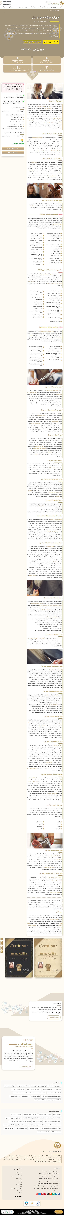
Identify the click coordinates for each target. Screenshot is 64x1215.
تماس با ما (19, 1183)
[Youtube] (42, 1194)
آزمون (26, 7)
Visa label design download (30, 1114)
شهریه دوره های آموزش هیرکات (55, 670)
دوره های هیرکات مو (35, 423)
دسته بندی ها (18, 1196)
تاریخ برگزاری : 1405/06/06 (32, 49)
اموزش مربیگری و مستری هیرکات (46, 331)
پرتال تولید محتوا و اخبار (16, 1188)
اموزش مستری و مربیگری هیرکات (54, 877)
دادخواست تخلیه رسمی (34, 1128)
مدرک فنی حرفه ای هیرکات (52, 531)
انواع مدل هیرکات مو (48, 122)
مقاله (61, 923)
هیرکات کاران (59, 859)
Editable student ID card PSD (53, 1118)
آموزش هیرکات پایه (57, 118)
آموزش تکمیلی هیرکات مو (54, 856)
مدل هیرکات (34, 162)
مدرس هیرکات (52, 468)
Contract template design (54, 1125)
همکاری (11, 7)
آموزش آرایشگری (50, 546)
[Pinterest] (45, 1194)
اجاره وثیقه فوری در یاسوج (22, 1125)
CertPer (50, 452)
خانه (58, 10)
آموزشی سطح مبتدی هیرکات (52, 390)
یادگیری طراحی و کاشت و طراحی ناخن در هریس (24, 1093)
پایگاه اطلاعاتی (19, 1179)
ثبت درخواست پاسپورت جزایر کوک (38, 1125)
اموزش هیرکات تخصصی (49, 867)
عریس (49, 106)
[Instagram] (48, 1194)
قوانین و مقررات (18, 1186)
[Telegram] (11, 1211)
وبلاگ (3, 7)
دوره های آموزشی (18, 1173)
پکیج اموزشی (53, 7)
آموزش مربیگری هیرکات (56, 881)
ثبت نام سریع (58, 1212)
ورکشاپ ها (43, 7)
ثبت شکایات (19, 1185)
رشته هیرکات (49, 762)
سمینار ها (33, 7)
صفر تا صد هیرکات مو (54, 704)
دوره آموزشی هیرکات (57, 745)
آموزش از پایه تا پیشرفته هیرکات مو (36, 638)
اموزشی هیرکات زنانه (55, 151)
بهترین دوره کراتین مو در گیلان (33, 1089)
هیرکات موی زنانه (39, 446)
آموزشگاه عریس (54, 421)
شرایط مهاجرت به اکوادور (43, 1131)
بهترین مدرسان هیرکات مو (37, 603)
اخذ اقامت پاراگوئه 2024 (21, 1128)
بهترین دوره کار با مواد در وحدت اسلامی (31, 1096)
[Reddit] (50, 1194)
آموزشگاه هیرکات (41, 106)
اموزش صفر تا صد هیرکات (52, 695)
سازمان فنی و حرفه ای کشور (52, 617)
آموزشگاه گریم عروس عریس (54, 1100)
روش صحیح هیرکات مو (37, 137)
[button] (1, 939)
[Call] (3, 1211)
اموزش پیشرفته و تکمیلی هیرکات (46, 274)
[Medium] (53, 1194)
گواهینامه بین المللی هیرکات (39, 448)
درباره (20, 1181)
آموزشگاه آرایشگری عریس (56, 519)
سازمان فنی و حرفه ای (51, 176)
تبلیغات (20, 1192)
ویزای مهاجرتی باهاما (56, 1131)
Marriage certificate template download (51, 1128)
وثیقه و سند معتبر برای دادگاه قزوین (52, 1121)
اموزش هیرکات (48, 108)
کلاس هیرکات (41, 726)
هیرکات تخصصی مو (57, 224)
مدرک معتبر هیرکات (52, 793)
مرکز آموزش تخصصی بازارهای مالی (13, 1118)
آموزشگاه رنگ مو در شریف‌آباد (53, 1093)
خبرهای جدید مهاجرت (9, 1125)
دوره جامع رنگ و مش (15, 1096)
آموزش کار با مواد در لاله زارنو (18, 1089)
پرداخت (18, 7)
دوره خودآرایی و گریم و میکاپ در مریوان (51, 1089)
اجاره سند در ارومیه (37, 1121)
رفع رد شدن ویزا (56, 1114)
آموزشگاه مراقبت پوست (10, 1086)
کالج (61, 7)
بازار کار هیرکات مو (54, 919)
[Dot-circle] (37, 1194)
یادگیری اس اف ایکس (55, 1086)
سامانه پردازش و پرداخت (16, 1177)
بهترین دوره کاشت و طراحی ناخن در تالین (51, 1096)
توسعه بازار (19, 1190)
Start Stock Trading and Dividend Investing (34, 1118)
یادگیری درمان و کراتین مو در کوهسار (40, 1086)
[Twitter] (39, 1194)
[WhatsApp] (7, 1211)
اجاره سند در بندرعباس (16, 1114)
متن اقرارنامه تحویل (9, 1128)
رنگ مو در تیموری (41, 1093)
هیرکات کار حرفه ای (53, 562)
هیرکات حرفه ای (32, 575)
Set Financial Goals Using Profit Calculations (20, 1121)
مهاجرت (36, 454)
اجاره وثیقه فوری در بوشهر (45, 1114)
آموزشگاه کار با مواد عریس (23, 1086)
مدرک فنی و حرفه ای (40, 151)
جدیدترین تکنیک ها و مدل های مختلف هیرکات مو (50, 605)
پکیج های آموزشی (18, 1175)
